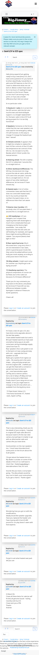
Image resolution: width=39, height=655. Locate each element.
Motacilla (9, 65)
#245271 (32, 415)
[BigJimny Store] (19, 20)
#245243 (32, 63)
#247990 (32, 581)
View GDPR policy (19, 654)
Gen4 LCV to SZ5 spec (13, 67)
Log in (11, 308)
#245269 (32, 317)
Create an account (23, 308)
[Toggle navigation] (6, 14)
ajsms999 (22, 582)
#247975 (32, 498)
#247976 (32, 545)
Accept (3, 651)
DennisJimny (23, 319)
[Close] (34, 37)
